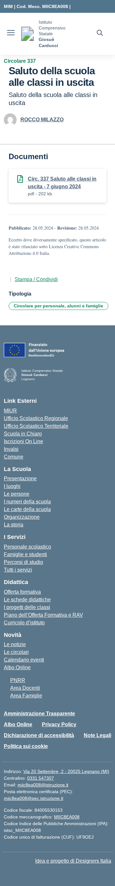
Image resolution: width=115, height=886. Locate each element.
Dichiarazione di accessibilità (39, 735)
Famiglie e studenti (25, 554)
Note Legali (97, 735)
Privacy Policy (59, 724)
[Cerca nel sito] (100, 33)
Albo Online (17, 667)
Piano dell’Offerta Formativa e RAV (43, 615)
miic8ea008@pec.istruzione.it (33, 798)
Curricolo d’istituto (24, 622)
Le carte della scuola (27, 509)
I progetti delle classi (27, 607)
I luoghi (12, 486)
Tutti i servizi (18, 570)
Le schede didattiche (27, 599)
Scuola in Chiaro (23, 433)
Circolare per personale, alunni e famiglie (58, 305)
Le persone (16, 494)
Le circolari (16, 652)
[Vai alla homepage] (27, 34)
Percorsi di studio (23, 562)
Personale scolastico (27, 546)
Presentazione (20, 478)
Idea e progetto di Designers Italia (73, 861)
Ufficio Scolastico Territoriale (36, 426)
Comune (13, 456)
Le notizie (15, 644)
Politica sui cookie (26, 746)
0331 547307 (40, 778)
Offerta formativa (22, 592)
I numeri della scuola (27, 501)
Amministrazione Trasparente (39, 713)
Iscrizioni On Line (23, 441)
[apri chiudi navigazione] (11, 33)
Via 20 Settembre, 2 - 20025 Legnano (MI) (66, 771)
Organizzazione (22, 517)
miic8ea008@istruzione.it (43, 784)
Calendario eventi (24, 659)
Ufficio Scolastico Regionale (36, 418)
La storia (13, 524)
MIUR (10, 410)
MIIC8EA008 (67, 816)
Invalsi (11, 449)
